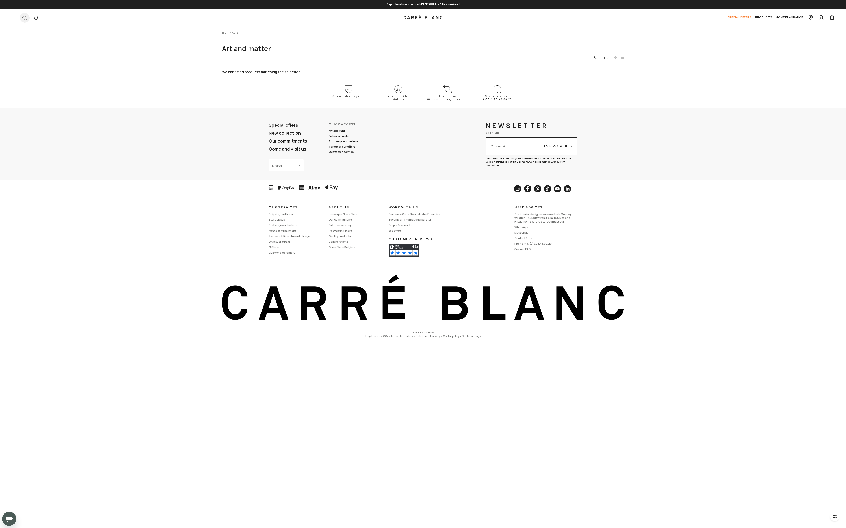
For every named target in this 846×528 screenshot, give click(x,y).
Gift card (274, 247)
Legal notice (372, 336)
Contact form (523, 238)
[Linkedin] (567, 188)
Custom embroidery (282, 253)
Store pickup (277, 219)
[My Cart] (831, 17)
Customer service (341, 152)
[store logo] (423, 17)
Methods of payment (282, 230)
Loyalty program (279, 242)
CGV (385, 336)
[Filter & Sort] (834, 516)
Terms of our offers (342, 147)
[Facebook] (527, 188)
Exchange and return (343, 141)
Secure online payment (349, 96)
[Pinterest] (537, 188)
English (277, 165)
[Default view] (615, 57)
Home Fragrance (789, 17)
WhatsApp (521, 227)
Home (225, 33)
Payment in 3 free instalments (398, 98)
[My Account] (821, 17)
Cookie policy (451, 336)
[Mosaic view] (622, 57)
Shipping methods (281, 214)
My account (337, 131)
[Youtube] (557, 188)
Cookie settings (471, 336)
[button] (36, 17)
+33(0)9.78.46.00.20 (538, 243)
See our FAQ (522, 249)
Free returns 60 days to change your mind (447, 98)
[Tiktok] (547, 188)
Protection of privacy (428, 336)
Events (235, 33)
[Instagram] (517, 188)
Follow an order (339, 136)
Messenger (522, 232)
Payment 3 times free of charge (289, 236)
